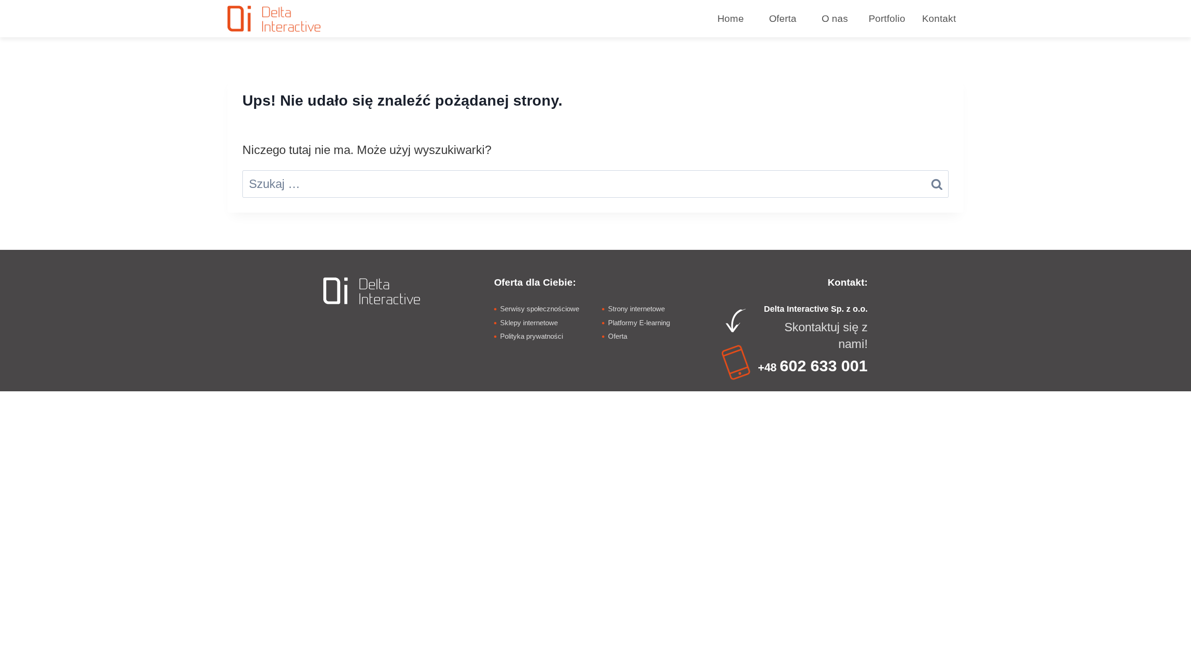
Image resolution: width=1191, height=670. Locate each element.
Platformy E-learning (639, 323)
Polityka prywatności (531, 336)
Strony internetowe (636, 309)
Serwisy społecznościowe (539, 309)
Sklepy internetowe (529, 323)
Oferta (617, 336)
